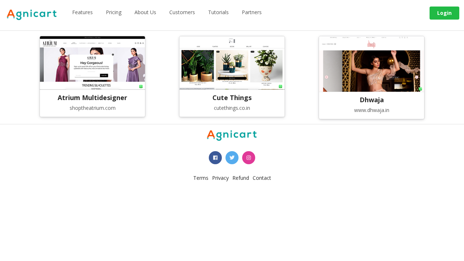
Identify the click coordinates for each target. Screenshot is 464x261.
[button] (215, 157)
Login (444, 12)
